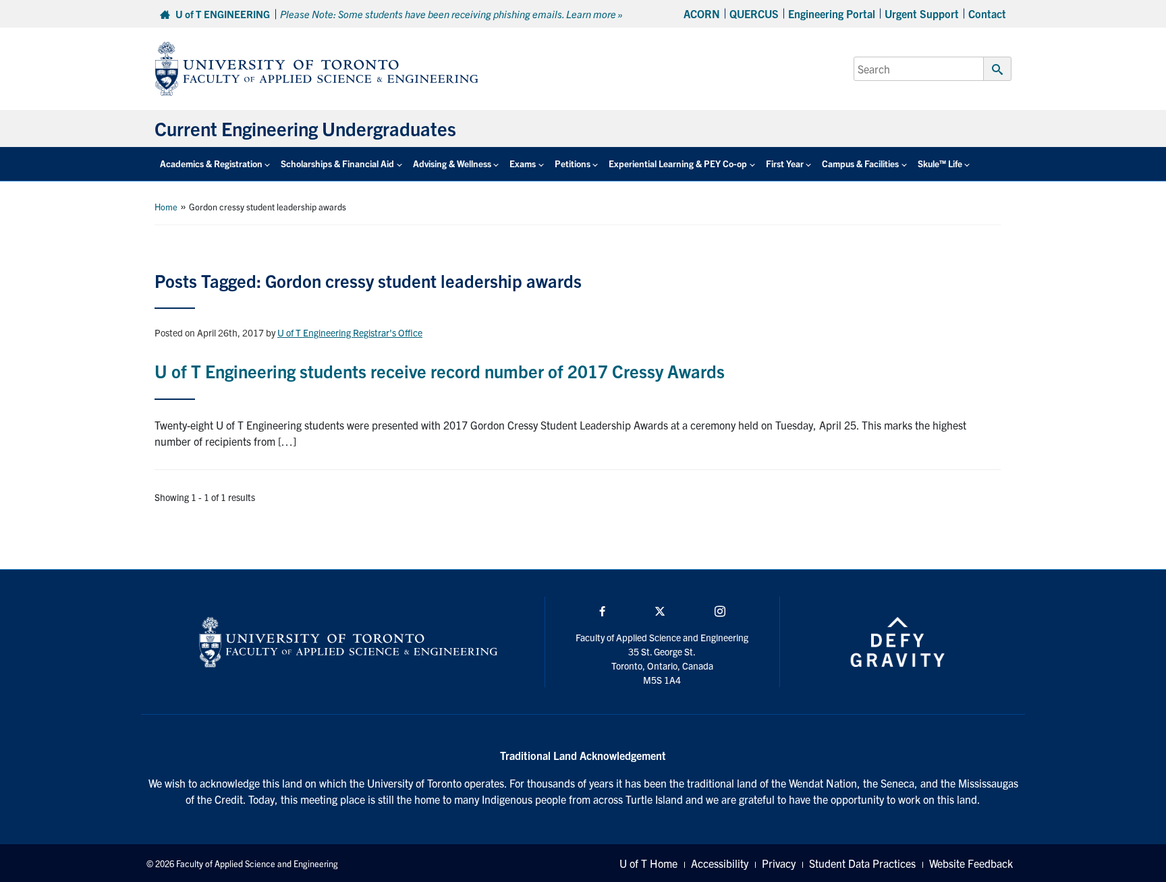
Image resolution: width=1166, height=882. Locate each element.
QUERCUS (754, 13)
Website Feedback (971, 863)
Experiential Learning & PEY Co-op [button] (678, 163)
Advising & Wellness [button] (452, 163)
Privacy (779, 863)
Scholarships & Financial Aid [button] (337, 163)
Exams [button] (522, 163)
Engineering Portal (831, 13)
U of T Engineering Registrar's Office (349, 332)
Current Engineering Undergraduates (305, 128)
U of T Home (648, 863)
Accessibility (719, 863)
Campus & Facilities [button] (860, 163)
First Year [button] (785, 163)
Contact (987, 13)
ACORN (702, 13)
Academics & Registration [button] (211, 163)
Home (166, 206)
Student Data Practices (862, 863)
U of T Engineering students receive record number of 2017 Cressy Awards (440, 370)
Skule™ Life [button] (940, 163)
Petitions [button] (572, 163)
